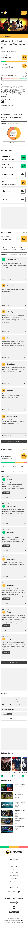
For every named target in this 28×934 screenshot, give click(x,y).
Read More (6, 492)
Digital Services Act (14, 875)
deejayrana (9, 639)
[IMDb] (22, 920)
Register (23, 13)
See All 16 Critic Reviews (14, 441)
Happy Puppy (9, 364)
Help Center (14, 866)
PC (25, 279)
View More (12, 142)
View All (24, 232)
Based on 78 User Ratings (7, 67)
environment (9, 559)
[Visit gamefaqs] (14, 912)
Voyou (7, 612)
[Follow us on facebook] (9, 892)
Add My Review (14, 81)
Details (4, 693)
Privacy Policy (14, 872)
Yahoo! (7, 338)
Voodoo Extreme (10, 286)
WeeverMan (9, 532)
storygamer (9, 585)
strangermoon (10, 506)
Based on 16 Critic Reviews (7, 59)
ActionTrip (8, 312)
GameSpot (8, 390)
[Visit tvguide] (14, 908)
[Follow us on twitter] (19, 892)
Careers (14, 869)
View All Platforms (10, 48)
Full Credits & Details (7, 718)
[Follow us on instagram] (14, 892)
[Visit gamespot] (14, 903)
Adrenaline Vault (10, 416)
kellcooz (7, 479)
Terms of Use (14, 878)
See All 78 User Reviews (14, 663)
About (14, 863)
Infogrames (7, 36)
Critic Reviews (6, 232)
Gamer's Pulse (9, 260)
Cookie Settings (14, 882)
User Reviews (6, 449)
